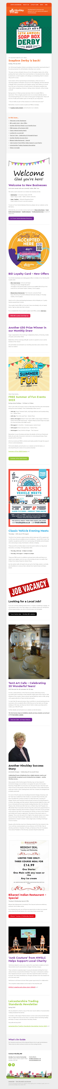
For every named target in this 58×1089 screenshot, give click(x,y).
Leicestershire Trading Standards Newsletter (22, 145)
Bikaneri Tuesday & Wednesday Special (21, 916)
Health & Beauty (26, 211)
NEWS (41, 4)
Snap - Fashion (15, 199)
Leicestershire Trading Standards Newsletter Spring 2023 (27, 1026)
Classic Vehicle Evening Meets (18, 130)
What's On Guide (15, 147)
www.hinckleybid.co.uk (35, 1060)
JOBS (46, 4)
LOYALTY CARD (34, 4)
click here (43, 310)
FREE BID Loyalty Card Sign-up (19, 315)
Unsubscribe (11, 1081)
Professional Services (38, 211)
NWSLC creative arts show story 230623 (21, 987)
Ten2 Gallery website (17, 714)
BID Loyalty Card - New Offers (18, 123)
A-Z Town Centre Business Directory (21, 218)
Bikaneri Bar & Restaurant (18, 293)
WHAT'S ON (26, 4)
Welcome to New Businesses (18, 120)
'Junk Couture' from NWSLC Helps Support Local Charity (26, 143)
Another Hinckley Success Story (19, 138)
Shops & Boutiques (40, 210)
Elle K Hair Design (15, 282)
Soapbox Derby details (17, 107)
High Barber (14, 194)
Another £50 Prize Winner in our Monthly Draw (23, 125)
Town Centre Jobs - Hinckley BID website (22, 614)
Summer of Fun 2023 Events (17, 451)
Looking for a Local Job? (17, 133)
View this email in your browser (23, 1081)
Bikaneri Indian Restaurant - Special (20, 140)
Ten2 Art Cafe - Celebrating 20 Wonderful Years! (24, 135)
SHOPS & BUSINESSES (16, 4)
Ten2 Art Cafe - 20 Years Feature (20, 719)
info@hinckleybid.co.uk (35, 1058)
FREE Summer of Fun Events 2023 (19, 128)
